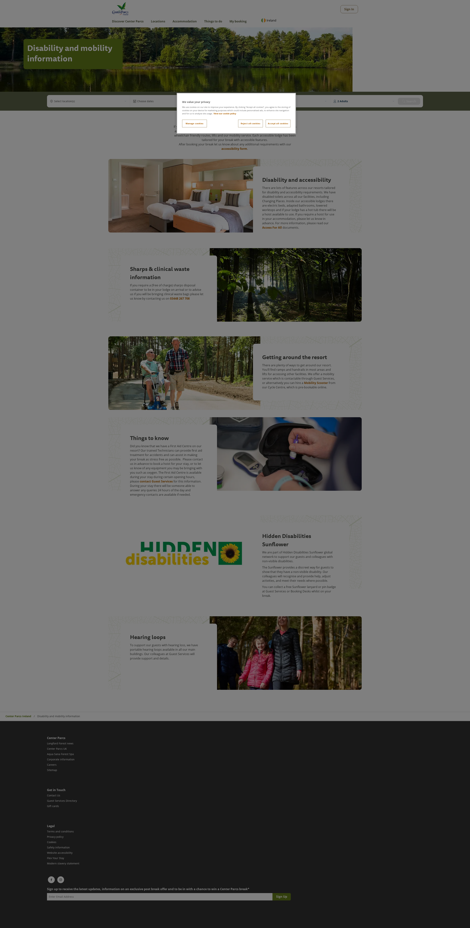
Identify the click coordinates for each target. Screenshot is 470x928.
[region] (236, 113)
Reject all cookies (250, 123)
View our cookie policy (225, 113)
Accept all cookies (278, 123)
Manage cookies (194, 123)
